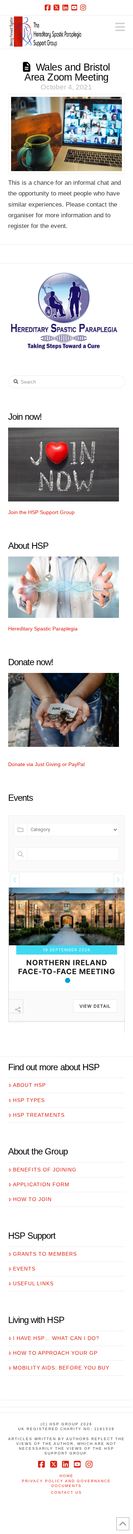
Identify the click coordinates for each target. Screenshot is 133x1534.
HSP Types (29, 1119)
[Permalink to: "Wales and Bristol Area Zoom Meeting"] (66, 134)
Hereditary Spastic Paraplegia (43, 629)
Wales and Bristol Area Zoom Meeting (67, 72)
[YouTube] (75, 7)
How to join (32, 1218)
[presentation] (15, 880)
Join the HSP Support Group (41, 512)
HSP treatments (39, 1134)
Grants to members (45, 1273)
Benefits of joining (44, 1189)
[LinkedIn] (66, 7)
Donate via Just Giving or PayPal (46, 764)
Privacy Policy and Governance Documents (66, 1502)
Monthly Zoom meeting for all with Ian (67, 990)
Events (24, 1288)
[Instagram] (84, 7)
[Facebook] (48, 7)
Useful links (33, 1303)
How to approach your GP (55, 1372)
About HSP (29, 1104)
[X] (57, 7)
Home (66, 1495)
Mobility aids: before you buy (61, 1387)
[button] (120, 27)
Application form (41, 1204)
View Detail (95, 1025)
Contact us (66, 1512)
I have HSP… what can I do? (56, 1357)
